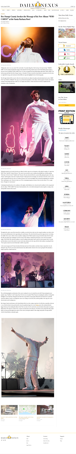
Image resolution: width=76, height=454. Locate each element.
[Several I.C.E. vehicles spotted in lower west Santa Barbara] (9, 410)
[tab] (26, 398)
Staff (27, 438)
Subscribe (67, 105)
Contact (45, 436)
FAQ (27, 443)
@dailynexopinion (62, 130)
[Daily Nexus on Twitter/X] (3, 440)
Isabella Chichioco (5, 21)
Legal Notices (28, 445)
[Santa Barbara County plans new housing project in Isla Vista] (45, 410)
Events (3, 13)
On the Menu (39, 10)
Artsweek (19, 10)
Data (33, 10)
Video (49, 10)
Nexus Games (62, 42)
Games (67, 10)
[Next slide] (52, 358)
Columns (72, 10)
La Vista (62, 10)
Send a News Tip (46, 440)
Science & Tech (27, 10)
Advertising (45, 438)
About (28, 436)
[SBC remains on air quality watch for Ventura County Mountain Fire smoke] (27, 410)
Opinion (13, 10)
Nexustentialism (55, 10)
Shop (61, 440)
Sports (8, 10)
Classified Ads (45, 443)
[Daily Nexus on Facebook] (1, 440)
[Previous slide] (3, 358)
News (3, 10)
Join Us (27, 440)
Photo (45, 10)
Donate (61, 438)
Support (62, 436)
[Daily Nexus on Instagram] (5, 440)
